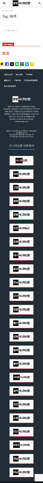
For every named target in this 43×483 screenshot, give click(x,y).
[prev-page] (3, 53)
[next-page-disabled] (7, 53)
